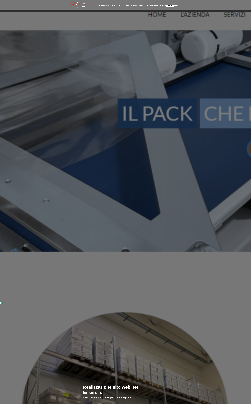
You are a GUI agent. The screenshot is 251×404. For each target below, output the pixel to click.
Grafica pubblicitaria (152, 6)
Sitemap (176, 6)
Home (98, 6)
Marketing (126, 6)
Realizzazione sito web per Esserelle (117, 10)
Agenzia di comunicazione (107, 6)
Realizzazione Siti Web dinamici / (105, 10)
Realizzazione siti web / (94, 10)
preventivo (170, 6)
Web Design (142, 6)
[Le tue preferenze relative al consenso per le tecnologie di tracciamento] (1, 303)
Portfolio (163, 6)
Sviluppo (118, 6)
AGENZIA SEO (133, 6)
